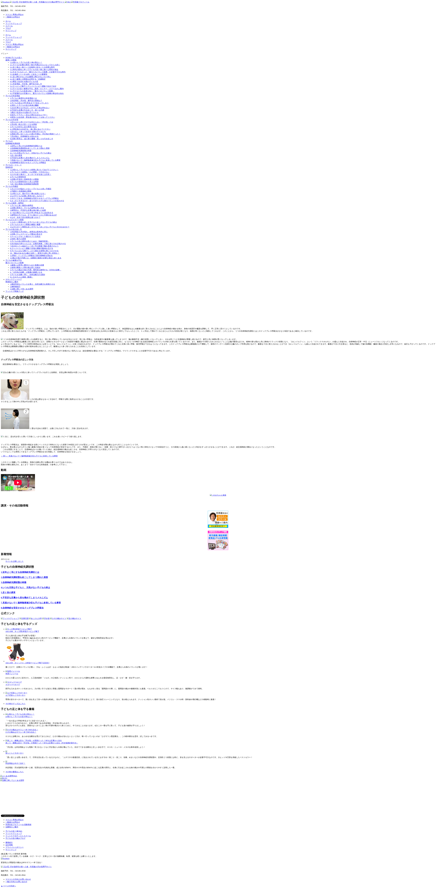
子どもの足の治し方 (13, 229)
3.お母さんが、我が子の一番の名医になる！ (28, 194)
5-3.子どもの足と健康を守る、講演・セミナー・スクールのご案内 (37, 89)
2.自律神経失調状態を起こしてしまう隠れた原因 (30, 148)
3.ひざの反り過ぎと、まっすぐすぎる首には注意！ (30, 174)
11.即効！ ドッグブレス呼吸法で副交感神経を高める (31, 256)
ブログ (8, 28)
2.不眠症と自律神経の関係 (20, 191)
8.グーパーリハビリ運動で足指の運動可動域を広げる (31, 248)
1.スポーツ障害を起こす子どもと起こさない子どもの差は (33, 222)
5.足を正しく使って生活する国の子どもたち (28, 132)
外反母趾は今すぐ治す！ (15, 763)
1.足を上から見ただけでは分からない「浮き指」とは (31, 122)
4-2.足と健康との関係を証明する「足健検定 (28, 79)
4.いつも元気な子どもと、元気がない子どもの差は (30, 153)
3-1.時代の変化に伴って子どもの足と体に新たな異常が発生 (34, 70)
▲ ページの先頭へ (8, 886)
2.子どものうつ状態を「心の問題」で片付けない (30, 172)
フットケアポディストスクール (18, 836)
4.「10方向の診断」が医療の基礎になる (26, 272)
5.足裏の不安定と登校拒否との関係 (24, 179)
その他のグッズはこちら (15, 704)
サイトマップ (10, 31)
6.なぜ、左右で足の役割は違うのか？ (25, 217)
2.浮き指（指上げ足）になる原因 (23, 124)
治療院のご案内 (11, 827)
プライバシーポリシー (14, 847)
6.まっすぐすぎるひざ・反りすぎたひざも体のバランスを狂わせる (37, 201)
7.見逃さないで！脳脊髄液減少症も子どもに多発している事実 (35, 160)
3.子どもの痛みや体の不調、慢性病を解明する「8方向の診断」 (35, 270)
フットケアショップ (13, 24)
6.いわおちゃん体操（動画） (21, 277)
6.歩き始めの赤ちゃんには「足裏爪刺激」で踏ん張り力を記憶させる (38, 244)
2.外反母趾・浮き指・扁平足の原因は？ (26, 101)
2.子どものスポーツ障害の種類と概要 (25, 225)
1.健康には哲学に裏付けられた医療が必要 (27, 265)
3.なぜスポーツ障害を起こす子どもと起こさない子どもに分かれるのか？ (39, 227)
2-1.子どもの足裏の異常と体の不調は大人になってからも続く (35, 65)
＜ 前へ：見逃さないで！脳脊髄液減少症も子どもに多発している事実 (29, 456)
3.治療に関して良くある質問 (21, 289)
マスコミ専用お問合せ (14, 15)
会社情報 (9, 845)
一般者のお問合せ (12, 17)
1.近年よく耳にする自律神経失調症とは (26, 146)
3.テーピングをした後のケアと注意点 (25, 236)
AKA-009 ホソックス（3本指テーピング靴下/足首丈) (27, 663)
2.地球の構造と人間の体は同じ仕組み (25, 267)
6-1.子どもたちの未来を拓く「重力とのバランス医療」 (32, 91)
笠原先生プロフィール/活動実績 (18, 825)
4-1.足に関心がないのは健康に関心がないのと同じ (30, 77)
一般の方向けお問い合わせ (16, 882)
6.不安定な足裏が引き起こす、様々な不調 (27, 110)
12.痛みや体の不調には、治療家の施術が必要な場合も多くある (35, 258)
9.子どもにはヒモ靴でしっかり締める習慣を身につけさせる (34, 251)
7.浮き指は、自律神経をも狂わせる (24, 136)
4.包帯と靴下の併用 (18, 239)
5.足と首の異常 (16, 155)
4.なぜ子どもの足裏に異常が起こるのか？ (27, 196)
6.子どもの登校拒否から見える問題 (24, 182)
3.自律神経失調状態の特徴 (20, 151)
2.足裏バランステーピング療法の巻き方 (26, 234)
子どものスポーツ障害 (14, 220)
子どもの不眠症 (11, 186)
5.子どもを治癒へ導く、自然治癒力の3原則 (27, 275)
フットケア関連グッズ (14, 291)
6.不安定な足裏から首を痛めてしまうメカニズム (30, 158)
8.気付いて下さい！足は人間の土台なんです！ (29, 115)
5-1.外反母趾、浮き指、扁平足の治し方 (26, 84)
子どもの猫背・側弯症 (14, 203)
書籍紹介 (9, 842)
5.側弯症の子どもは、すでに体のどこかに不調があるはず (33, 215)
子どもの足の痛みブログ (15, 838)
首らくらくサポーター (14, 753)
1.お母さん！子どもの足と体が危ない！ (26, 62)
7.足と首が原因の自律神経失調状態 (24, 184)
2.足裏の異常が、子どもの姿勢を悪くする (27, 208)
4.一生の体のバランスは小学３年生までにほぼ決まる (31, 213)
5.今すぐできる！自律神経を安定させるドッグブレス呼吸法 (34, 198)
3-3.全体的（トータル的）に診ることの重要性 (28, 74)
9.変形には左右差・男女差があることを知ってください (32, 117)
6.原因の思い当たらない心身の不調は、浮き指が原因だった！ (35, 134)
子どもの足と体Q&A (13, 831)
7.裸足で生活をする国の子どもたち (24, 112)
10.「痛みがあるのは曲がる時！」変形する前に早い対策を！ (34, 253)
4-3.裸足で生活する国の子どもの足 (24, 81)
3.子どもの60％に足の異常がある (23, 127)
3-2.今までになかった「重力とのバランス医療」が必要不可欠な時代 (38, 72)
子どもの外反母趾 (12, 96)
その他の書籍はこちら (14, 772)
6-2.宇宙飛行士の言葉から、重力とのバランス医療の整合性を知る (37, 93)
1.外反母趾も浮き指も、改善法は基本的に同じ (29, 232)
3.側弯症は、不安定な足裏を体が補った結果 (28, 210)
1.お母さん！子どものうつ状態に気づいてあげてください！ (34, 170)
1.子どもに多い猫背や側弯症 (21, 205)
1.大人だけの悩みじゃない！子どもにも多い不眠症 (30, 189)
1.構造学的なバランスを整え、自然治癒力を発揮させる (32, 284)
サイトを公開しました (14, 561)
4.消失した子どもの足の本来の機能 (24, 105)
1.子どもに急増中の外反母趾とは (23, 98)
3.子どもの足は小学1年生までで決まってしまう (29, 103)
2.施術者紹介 (15, 287)
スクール (9, 26)
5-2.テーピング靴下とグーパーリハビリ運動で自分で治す (33, 86)
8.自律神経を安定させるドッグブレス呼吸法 (28, 163)
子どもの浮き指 (11, 120)
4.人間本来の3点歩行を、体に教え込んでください (30, 129)
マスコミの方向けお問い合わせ (18, 879)
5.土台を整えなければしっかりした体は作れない (30, 108)
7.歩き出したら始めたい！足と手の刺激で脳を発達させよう (34, 246)
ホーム (8, 21)
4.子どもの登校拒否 (18, 177)
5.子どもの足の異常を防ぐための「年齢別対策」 (30, 241)
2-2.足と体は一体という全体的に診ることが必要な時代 (32, 67)
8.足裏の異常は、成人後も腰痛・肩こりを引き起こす (31, 139)
